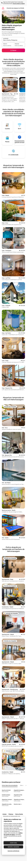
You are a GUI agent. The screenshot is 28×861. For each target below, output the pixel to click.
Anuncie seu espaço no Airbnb (15, 8)
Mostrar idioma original (19, 3)
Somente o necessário (13, 847)
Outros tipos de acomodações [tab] (10, 785)
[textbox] (7, 46)
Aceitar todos (13, 843)
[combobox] (13, 40)
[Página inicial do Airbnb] (3, 8)
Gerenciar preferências (13, 851)
